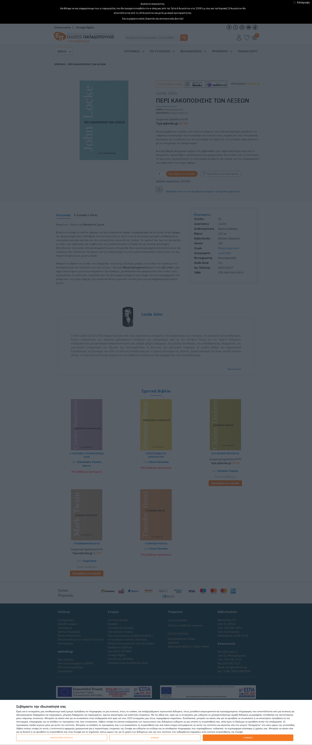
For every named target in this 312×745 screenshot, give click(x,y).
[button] (302, 2)
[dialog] (156, 722)
